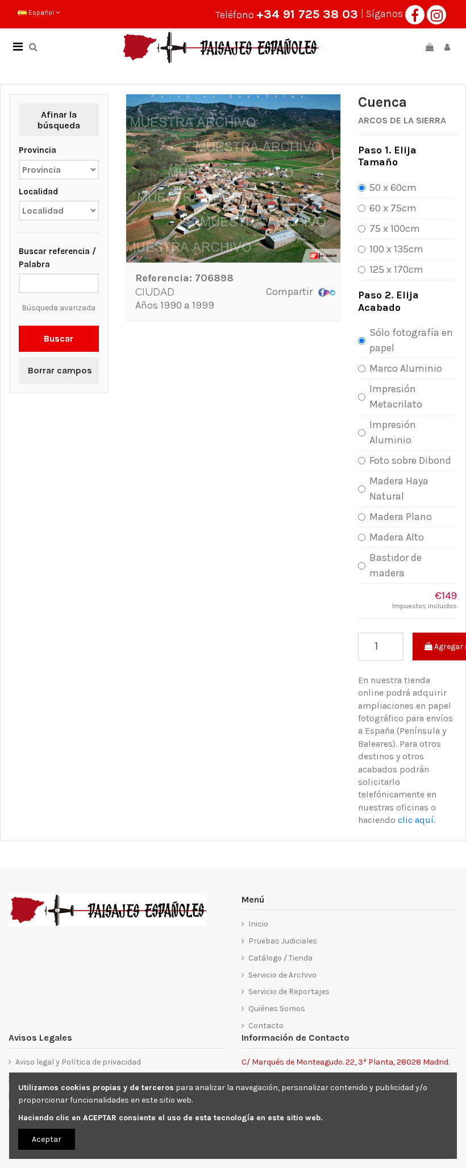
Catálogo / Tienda (280, 958)
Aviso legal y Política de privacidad (78, 1062)
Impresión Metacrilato (395, 396)
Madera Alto (396, 537)
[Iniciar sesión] (447, 47)
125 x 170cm (396, 269)
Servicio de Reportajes (289, 991)
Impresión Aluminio (392, 432)
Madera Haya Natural (398, 488)
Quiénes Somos (276, 1008)
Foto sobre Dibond (410, 460)
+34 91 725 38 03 (307, 14)
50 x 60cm (393, 187)
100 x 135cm (396, 249)
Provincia (37, 150)
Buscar (58, 338)
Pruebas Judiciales (282, 941)
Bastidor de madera (395, 565)
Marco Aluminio (405, 368)
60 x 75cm (393, 208)
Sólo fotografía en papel (411, 340)
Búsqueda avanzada (58, 308)
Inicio (258, 924)
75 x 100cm (394, 228)
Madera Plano (400, 516)
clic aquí (416, 819)
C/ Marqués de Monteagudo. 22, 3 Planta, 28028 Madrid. (346, 1061)
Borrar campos (60, 370)
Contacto (266, 1025)
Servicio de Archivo (282, 975)
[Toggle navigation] (18, 47)
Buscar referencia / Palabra (57, 257)
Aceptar (46, 1139)
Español (41, 12)
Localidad (38, 191)
